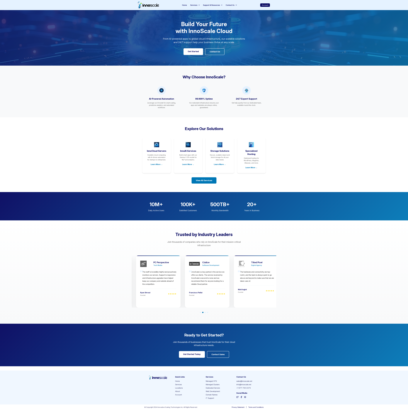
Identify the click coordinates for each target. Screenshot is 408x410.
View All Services (204, 180)
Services (193, 5)
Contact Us (230, 5)
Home (184, 5)
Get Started (193, 51)
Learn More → (157, 164)
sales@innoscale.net (244, 381)
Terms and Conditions (256, 407)
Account (265, 5)
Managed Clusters (213, 384)
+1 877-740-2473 (243, 388)
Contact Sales (218, 354)
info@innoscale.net (243, 384)
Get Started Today (192, 354)
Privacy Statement (238, 407)
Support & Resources (211, 5)
